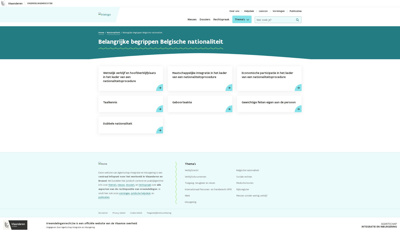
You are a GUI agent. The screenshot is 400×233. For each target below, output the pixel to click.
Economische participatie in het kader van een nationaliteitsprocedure (267, 75)
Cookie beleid (136, 213)
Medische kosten (244, 182)
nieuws (121, 184)
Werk (187, 195)
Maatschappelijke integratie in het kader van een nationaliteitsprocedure (199, 75)
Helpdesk (249, 11)
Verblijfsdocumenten (195, 176)
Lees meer (159, 87)
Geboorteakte (182, 102)
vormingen (124, 193)
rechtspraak (145, 184)
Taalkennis (110, 102)
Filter (297, 20)
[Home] (104, 14)
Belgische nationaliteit (247, 170)
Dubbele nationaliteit (117, 123)
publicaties (104, 197)
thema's (112, 184)
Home (101, 32)
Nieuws (192, 19)
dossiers (130, 184)
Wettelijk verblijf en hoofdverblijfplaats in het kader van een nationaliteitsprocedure (129, 77)
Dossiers (205, 19)
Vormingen (279, 11)
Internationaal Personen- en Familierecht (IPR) (208, 189)
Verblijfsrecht (191, 170)
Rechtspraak (221, 19)
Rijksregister (242, 189)
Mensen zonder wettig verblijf (251, 195)
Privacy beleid (118, 213)
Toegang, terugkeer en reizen (200, 182)
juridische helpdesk (140, 193)
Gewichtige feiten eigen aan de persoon (269, 102)
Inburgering (190, 201)
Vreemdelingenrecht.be (39, 3)
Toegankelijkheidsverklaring (159, 213)
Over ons (234, 11)
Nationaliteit (113, 32)
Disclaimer (103, 213)
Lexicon (263, 11)
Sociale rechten (244, 176)
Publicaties (296, 11)
